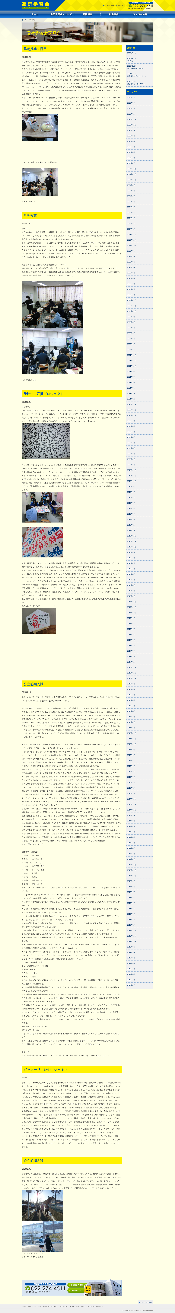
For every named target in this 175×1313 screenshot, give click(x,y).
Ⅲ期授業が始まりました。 (137, 76)
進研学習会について (34, 1306)
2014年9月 (131, 815)
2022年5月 (131, 333)
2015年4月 (131, 777)
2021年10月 (131, 366)
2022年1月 (131, 350)
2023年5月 (131, 273)
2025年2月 (131, 158)
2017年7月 (131, 629)
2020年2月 (131, 459)
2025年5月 (131, 147)
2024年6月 (131, 202)
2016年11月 (131, 673)
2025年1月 (131, 163)
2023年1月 (131, 295)
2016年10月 (131, 678)
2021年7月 (131, 377)
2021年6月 (131, 382)
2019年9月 (131, 487)
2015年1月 (131, 793)
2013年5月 (131, 903)
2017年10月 (131, 613)
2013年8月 (131, 887)
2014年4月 (131, 843)
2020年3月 (131, 454)
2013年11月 (131, 870)
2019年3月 (131, 519)
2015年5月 (131, 772)
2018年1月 (131, 596)
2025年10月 (131, 125)
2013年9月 (131, 881)
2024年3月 (131, 218)
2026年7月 (131, 98)
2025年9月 (131, 130)
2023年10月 (131, 245)
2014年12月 (131, 799)
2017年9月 (131, 618)
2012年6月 (131, 963)
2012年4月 (131, 974)
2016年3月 (131, 717)
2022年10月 (131, 311)
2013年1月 (131, 925)
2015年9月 (131, 750)
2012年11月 (131, 936)
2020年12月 (131, 404)
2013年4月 (131, 909)
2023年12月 (131, 235)
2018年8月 (131, 558)
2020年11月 (131, 410)
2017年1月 (131, 662)
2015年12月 (131, 733)
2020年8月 (131, 426)
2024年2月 (131, 224)
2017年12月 (131, 602)
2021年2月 (131, 393)
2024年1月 (131, 229)
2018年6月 (131, 569)
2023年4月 (131, 278)
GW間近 (130, 61)
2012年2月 (131, 985)
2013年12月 (131, 865)
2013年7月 (131, 892)
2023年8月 (131, 256)
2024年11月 (131, 174)
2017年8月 (131, 624)
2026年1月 (131, 114)
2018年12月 (131, 536)
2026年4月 (131, 103)
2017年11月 (131, 607)
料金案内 (53, 1306)
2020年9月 (131, 421)
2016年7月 (131, 695)
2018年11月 (131, 541)
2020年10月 (131, 415)
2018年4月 (131, 580)
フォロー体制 (62, 1306)
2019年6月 (131, 503)
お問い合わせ (85, 1306)
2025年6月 (131, 141)
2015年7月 (131, 761)
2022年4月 (131, 339)
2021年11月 (131, 361)
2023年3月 (131, 284)
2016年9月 (131, 684)
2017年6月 (131, 635)
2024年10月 (131, 180)
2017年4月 (131, 645)
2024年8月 (131, 191)
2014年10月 (131, 810)
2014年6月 (131, 832)
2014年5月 (131, 837)
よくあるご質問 (73, 1306)
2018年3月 (131, 585)
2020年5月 (131, 443)
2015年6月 (131, 766)
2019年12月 (131, 470)
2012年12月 (131, 930)
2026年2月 (131, 108)
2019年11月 (131, 476)
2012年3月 (131, 980)
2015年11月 (131, 739)
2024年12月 (131, 169)
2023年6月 (131, 267)
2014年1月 (131, 859)
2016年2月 (131, 722)
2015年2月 (131, 788)
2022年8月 (131, 322)
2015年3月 (131, 782)
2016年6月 (131, 700)
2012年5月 (131, 969)
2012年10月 (131, 941)
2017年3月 (131, 651)
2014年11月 (131, 804)
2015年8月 (131, 755)
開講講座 (46, 1306)
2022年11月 (131, 306)
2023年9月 (131, 251)
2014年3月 (131, 848)
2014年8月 (131, 821)
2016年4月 (131, 711)
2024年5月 (131, 207)
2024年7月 (131, 196)
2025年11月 (131, 119)
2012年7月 (131, 958)
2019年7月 (131, 498)
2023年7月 (131, 262)
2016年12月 (131, 667)
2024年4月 (131, 213)
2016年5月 (131, 706)
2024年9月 (131, 185)
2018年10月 (131, 547)
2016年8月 (131, 689)
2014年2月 (131, 854)
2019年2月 (131, 525)
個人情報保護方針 (97, 1306)
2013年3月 (131, 914)
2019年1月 (131, 530)
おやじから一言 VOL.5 (136, 84)
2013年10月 (131, 876)
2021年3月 (131, 388)
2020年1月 (131, 465)
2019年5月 (131, 508)
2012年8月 (131, 952)
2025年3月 (131, 152)
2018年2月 (131, 591)
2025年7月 (131, 136)
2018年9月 (131, 552)
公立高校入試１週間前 (135, 68)
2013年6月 (131, 898)
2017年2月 (131, 656)
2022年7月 (131, 328)
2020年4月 (131, 448)
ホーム (24, 20)
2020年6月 (131, 437)
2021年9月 (131, 372)
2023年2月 (131, 289)
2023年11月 (131, 240)
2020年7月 (131, 432)
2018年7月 (131, 563)
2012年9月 (131, 947)
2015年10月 (131, 744)
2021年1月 (131, 399)
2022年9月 (131, 317)
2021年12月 (131, 355)
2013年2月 (131, 919)
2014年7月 (131, 826)
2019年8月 (131, 492)
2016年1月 (131, 728)
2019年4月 (131, 514)
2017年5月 (131, 640)
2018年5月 (131, 574)
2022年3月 (131, 344)
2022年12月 (131, 300)
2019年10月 (131, 481)
